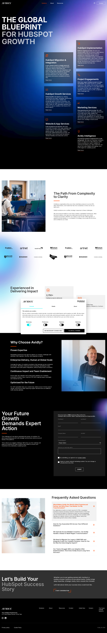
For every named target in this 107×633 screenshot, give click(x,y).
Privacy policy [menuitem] (6, 627)
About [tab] (75, 306)
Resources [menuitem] (62, 608)
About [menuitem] (50, 608)
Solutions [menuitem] (41, 608)
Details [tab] (53, 306)
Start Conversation (62, 590)
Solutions (44, 3)
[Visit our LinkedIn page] (5, 618)
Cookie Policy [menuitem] (17, 627)
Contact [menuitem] (71, 608)
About (52, 3)
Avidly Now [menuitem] (82, 608)
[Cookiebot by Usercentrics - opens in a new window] (78, 301)
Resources (60, 3)
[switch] (45, 325)
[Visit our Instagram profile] (2, 618)
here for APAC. (91, 416)
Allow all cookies (74, 330)
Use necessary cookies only (53, 330)
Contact (101, 3)
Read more (49, 80)
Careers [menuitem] (91, 608)
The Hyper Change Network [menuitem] (102, 609)
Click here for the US (81, 416)
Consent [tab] (31, 306)
